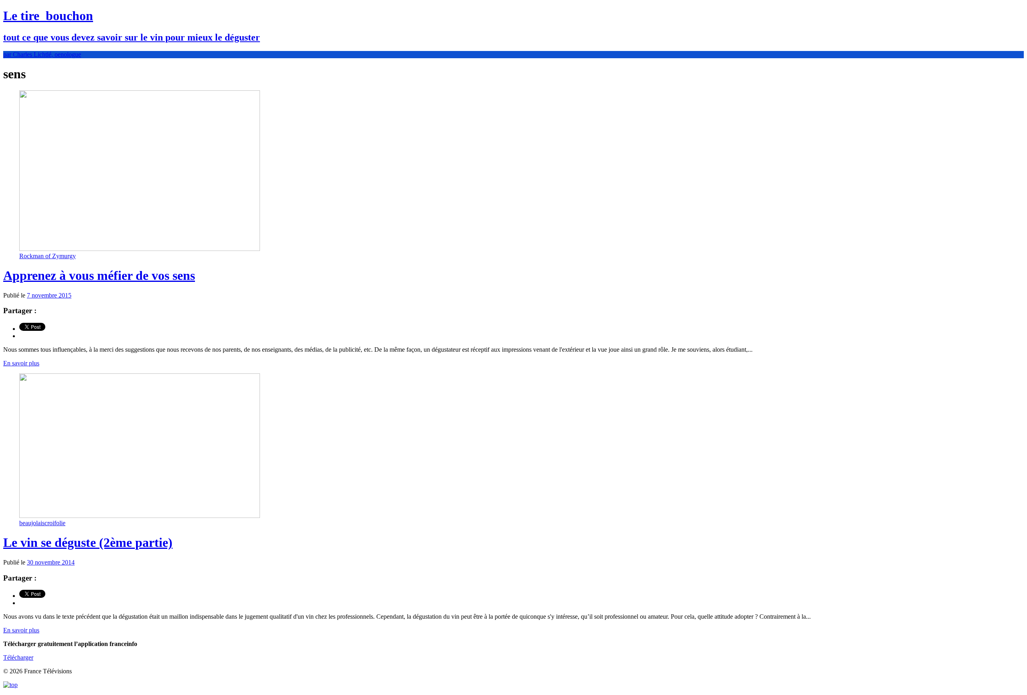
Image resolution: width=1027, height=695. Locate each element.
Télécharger (18, 657)
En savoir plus (21, 363)
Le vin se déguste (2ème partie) (88, 542)
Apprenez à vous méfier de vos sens (99, 275)
